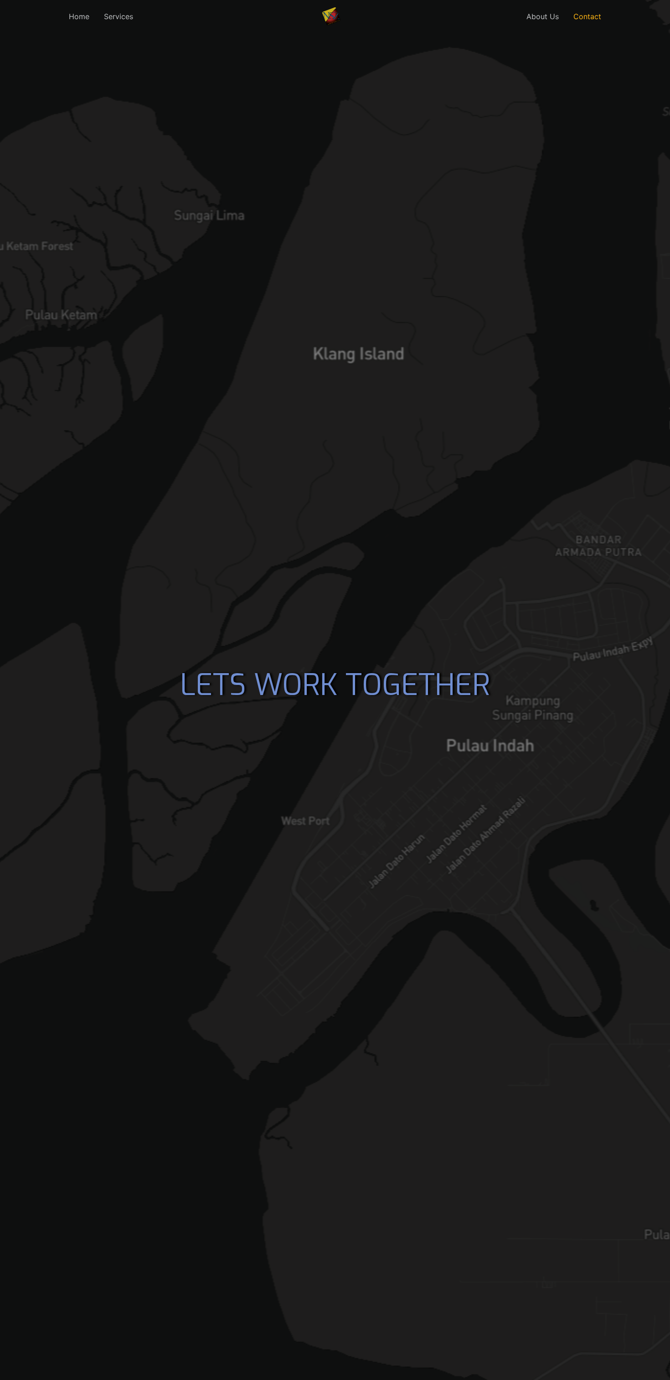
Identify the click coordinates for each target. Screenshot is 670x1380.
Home (79, 16)
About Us (542, 16)
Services (118, 16)
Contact (587, 16)
